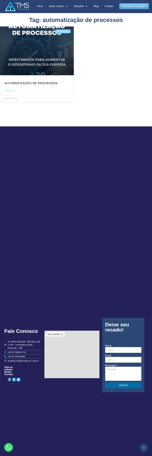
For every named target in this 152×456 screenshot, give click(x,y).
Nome (108, 346)
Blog (96, 6)
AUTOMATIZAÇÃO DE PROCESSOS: (31, 83)
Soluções (79, 6)
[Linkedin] (14, 379)
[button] (8, 447)
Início (40, 6)
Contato (109, 6)
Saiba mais (9, 91)
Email (108, 355)
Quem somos (56, 6)
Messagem (111, 365)
